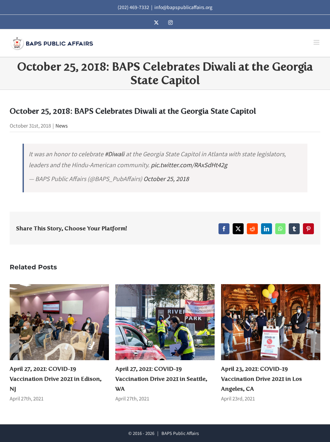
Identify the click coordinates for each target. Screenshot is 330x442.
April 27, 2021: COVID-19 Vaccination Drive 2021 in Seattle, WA (56, 378)
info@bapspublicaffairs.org (183, 7)
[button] (14, 343)
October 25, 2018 (166, 178)
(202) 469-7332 (133, 7)
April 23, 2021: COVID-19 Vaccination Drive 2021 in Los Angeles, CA (155, 378)
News (61, 125)
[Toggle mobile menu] (317, 42)
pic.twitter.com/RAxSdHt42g (189, 164)
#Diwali (114, 153)
